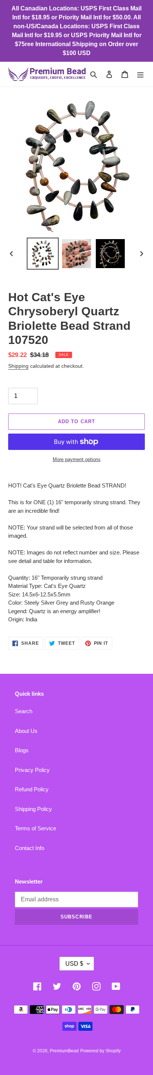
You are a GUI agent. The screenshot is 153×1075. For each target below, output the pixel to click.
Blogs (22, 750)
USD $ (74, 963)
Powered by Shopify (100, 1050)
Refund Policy (32, 789)
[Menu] (140, 74)
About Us (26, 731)
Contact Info (29, 848)
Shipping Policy (33, 809)
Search (23, 711)
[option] (43, 253)
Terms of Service (35, 828)
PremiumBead (64, 1050)
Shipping (18, 366)
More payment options (77, 459)
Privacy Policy (32, 770)
